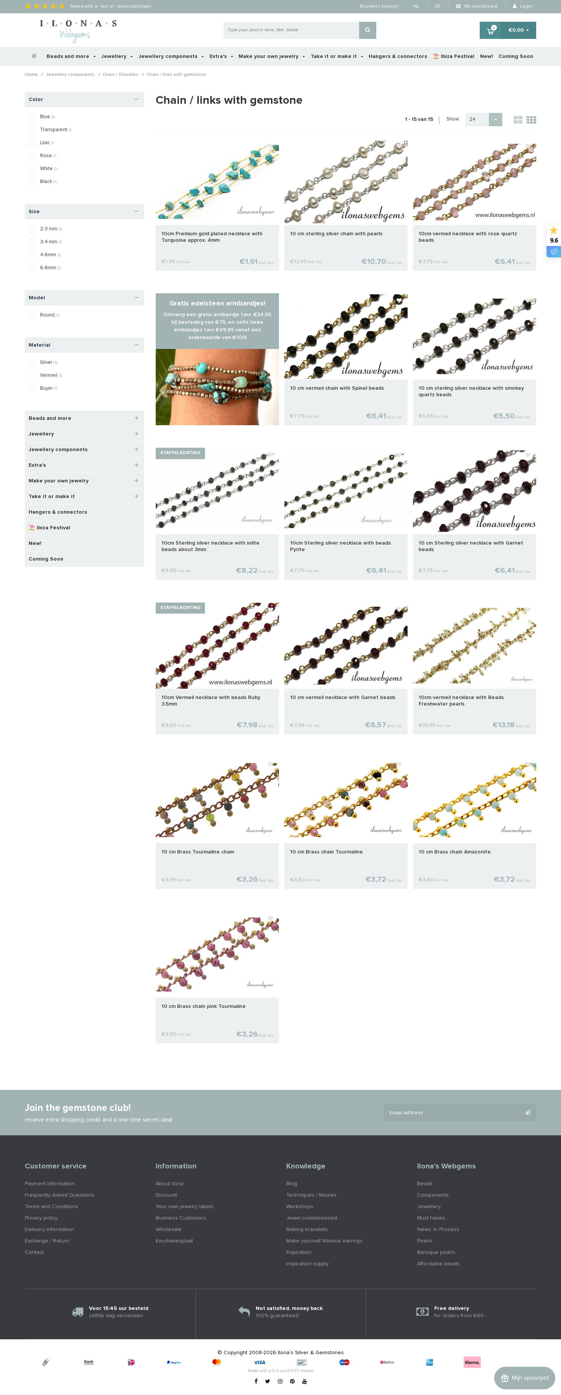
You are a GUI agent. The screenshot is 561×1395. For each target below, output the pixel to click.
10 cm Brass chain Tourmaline (326, 852)
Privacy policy (41, 1218)
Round (50, 315)
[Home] (34, 56)
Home (31, 75)
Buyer (48, 388)
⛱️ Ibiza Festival (453, 56)
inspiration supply (307, 1263)
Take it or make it (334, 56)
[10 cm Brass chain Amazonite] (474, 799)
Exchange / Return (47, 1241)
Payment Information (50, 1183)
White (49, 168)
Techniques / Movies (311, 1195)
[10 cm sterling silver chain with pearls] (346, 181)
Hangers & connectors (398, 56)
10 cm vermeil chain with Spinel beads (337, 388)
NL (416, 6)
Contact (34, 1252)
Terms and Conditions (51, 1206)
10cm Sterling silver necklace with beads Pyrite (340, 546)
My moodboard (480, 6)
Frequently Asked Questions (59, 1195)
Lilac (47, 142)
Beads (425, 1183)
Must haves (431, 1218)
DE (438, 6)
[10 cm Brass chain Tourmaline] (346, 799)
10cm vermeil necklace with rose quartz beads (468, 237)
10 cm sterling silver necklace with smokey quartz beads (471, 391)
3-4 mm (51, 241)
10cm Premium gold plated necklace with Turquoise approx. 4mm (212, 237)
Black (48, 181)
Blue (47, 116)
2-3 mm (51, 229)
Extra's (219, 56)
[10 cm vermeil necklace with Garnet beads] (346, 645)
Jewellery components (169, 56)
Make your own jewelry (269, 56)
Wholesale (169, 1229)
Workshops (299, 1206)
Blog (291, 1183)
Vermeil (51, 375)
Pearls (424, 1241)
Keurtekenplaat (174, 1241)
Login (525, 6)
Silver (48, 362)
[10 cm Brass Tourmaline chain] (217, 799)
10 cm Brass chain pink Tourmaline (203, 1006)
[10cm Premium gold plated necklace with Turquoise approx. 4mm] (217, 181)
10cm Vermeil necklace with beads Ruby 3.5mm (210, 701)
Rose (48, 155)
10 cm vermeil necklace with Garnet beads (342, 697)
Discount (166, 1195)
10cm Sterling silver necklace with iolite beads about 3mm (210, 546)
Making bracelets (307, 1229)
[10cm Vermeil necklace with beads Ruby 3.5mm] (217, 645)
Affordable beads (438, 1263)
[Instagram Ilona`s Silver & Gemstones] (280, 1381)
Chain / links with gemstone (176, 75)
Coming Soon (515, 56)
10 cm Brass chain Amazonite (455, 852)
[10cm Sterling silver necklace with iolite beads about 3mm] (217, 490)
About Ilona (170, 1183)
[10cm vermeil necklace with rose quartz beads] (474, 181)
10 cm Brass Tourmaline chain (197, 852)
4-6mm (50, 254)
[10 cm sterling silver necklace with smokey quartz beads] (474, 336)
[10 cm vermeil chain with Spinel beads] (346, 336)
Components (433, 1195)
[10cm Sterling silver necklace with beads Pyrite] (346, 490)
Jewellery (114, 56)
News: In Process (438, 1229)
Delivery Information (49, 1229)
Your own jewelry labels (185, 1206)
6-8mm (50, 267)
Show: (453, 119)
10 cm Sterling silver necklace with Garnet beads (471, 546)
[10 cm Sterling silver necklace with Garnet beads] (474, 490)
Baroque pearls (436, 1252)
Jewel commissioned (311, 1218)
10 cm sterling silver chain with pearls (336, 233)
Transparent (55, 129)
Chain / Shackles (121, 75)
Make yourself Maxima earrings (324, 1241)
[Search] (367, 30)
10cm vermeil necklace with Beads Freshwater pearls (461, 701)
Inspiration (298, 1252)
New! (486, 56)
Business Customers (181, 1218)
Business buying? (379, 6)
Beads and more (69, 56)
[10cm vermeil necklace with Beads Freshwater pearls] (474, 645)
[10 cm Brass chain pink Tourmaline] (217, 954)
